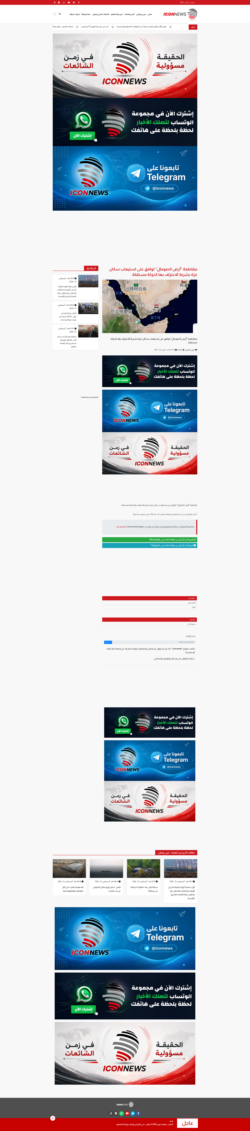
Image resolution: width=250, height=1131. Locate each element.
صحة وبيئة (85, 14)
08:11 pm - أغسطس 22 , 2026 (181, 881)
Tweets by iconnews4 (89, 397)
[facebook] (79, 2)
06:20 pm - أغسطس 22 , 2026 (70, 881)
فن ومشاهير (117, 14)
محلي (150, 14)
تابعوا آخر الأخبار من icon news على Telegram (172, 545)
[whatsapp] (64, 2)
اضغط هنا (121, 527)
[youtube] (69, 2)
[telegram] (59, 2)
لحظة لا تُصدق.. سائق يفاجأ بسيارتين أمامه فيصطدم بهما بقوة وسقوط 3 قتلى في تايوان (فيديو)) (95, 27)
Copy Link (108, 642)
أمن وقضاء (129, 14)
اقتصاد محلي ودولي (100, 14)
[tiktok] (111, 1113)
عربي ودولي (141, 14)
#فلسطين (191, 603)
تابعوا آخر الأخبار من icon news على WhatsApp (171, 539)
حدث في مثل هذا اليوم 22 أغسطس (154, 27)
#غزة (193, 607)
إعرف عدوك (74, 14)
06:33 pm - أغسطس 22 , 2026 (107, 881)
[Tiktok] (55, 2)
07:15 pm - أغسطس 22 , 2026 (144, 881)
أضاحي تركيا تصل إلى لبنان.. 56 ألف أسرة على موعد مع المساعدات (67, 316)
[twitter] (74, 2)
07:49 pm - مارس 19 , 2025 (164, 350)
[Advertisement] (149, 570)
